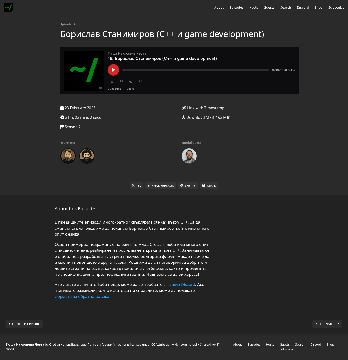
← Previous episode (24, 324)
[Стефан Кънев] (68, 156)
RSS (139, 185)
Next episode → (327, 324)
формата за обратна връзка (82, 296)
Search (285, 7)
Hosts (253, 7)
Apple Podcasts (163, 185)
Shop (319, 7)
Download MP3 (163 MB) (207, 117)
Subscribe (336, 7)
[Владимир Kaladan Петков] (86, 156)
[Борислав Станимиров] (189, 156)
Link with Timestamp (205, 107)
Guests (269, 7)
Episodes (236, 7)
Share (211, 185)
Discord (303, 7)
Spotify (190, 185)
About (219, 7)
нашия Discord (181, 284)
